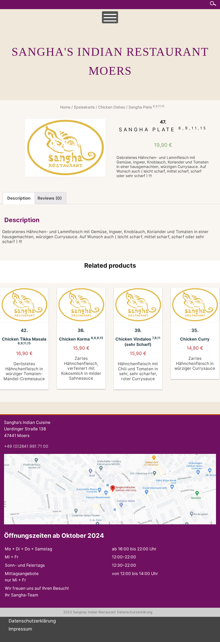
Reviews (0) (50, 198)
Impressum (20, 629)
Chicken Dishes (111, 107)
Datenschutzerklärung (134, 612)
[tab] (19, 198)
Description (19, 198)
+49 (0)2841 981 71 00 (26, 446)
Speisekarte (84, 107)
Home (65, 107)
